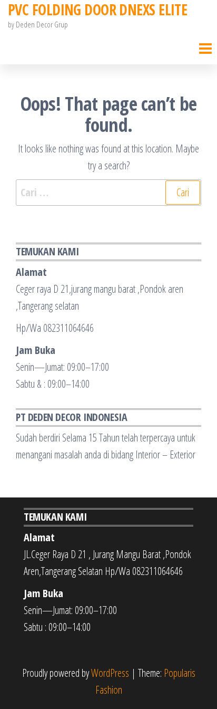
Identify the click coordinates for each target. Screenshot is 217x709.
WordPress (110, 673)
